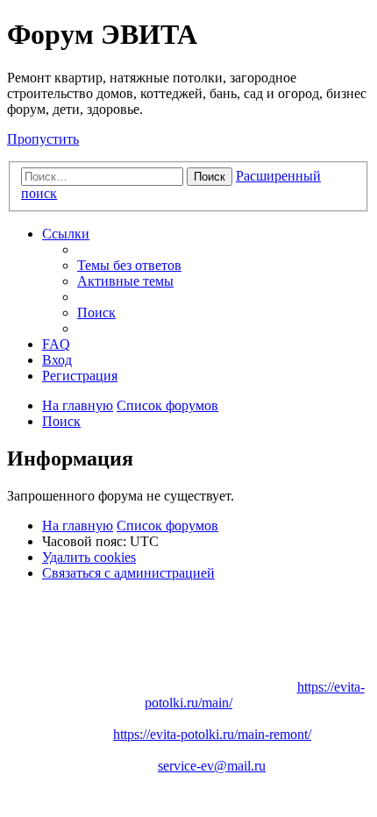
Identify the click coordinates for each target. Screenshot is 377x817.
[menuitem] (129, 265)
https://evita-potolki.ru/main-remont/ (212, 734)
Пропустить (43, 138)
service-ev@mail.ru (212, 765)
